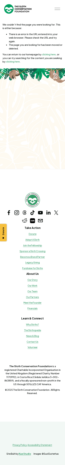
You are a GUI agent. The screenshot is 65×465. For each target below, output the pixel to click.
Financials (32, 308)
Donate (32, 234)
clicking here (49, 54)
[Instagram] (16, 212)
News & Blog (32, 336)
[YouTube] (40, 212)
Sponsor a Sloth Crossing (32, 251)
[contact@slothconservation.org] (40, 220)
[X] (56, 212)
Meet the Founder (32, 302)
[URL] (32, 220)
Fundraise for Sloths (32, 268)
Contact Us (32, 341)
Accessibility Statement (39, 445)
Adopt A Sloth (32, 239)
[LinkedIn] (48, 212)
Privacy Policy (20, 445)
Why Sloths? (32, 324)
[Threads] (24, 212)
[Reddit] (24, 220)
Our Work (32, 285)
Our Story (32, 279)
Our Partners (32, 297)
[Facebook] (8, 212)
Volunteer (33, 347)
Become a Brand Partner (32, 257)
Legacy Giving (32, 262)
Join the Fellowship (32, 245)
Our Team (32, 291)
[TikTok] (32, 212)
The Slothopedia (32, 330)
